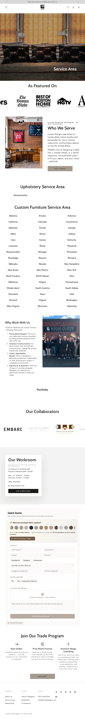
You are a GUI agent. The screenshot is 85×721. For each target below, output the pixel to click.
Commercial (26, 703)
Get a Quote (60, 169)
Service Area (10, 700)
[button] (68, 7)
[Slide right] (78, 2)
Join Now (42, 676)
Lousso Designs (15, 714)
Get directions (23, 491)
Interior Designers (28, 696)
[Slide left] (7, 2)
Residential (26, 700)
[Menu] (6, 7)
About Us (8, 696)
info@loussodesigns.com (47, 700)
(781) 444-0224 (14, 482)
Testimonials (9, 703)
